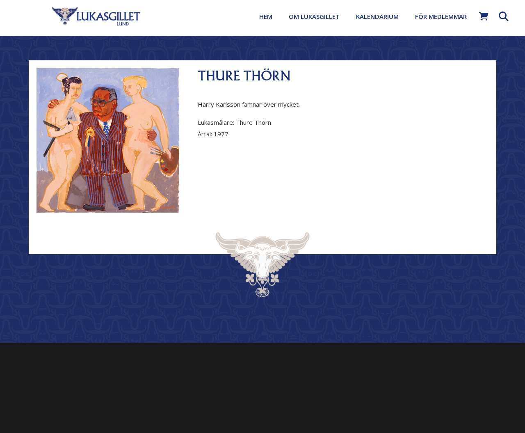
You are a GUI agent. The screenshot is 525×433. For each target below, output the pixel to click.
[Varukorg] (484, 16)
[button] (344, 16)
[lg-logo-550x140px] (96, 15)
